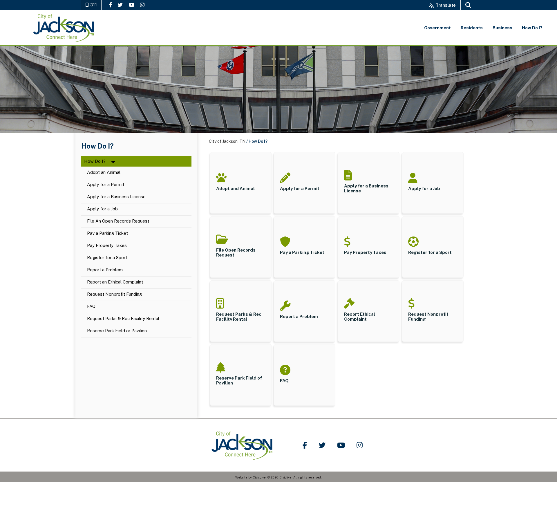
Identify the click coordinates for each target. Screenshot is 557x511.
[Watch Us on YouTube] (131, 4)
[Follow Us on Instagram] (142, 4)
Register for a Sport (107, 257)
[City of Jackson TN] (64, 27)
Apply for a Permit (105, 184)
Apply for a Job (102, 209)
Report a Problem (105, 270)
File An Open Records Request (118, 221)
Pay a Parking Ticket (107, 233)
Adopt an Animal (103, 172)
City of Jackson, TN (227, 141)
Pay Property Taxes (107, 245)
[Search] (468, 5)
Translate (445, 5)
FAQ (91, 306)
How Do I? (95, 161)
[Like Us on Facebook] (110, 4)
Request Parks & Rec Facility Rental (123, 318)
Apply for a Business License (116, 196)
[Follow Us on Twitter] (120, 4)
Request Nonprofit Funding (114, 294)
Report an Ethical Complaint (115, 282)
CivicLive (259, 477)
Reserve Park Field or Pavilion (117, 330)
